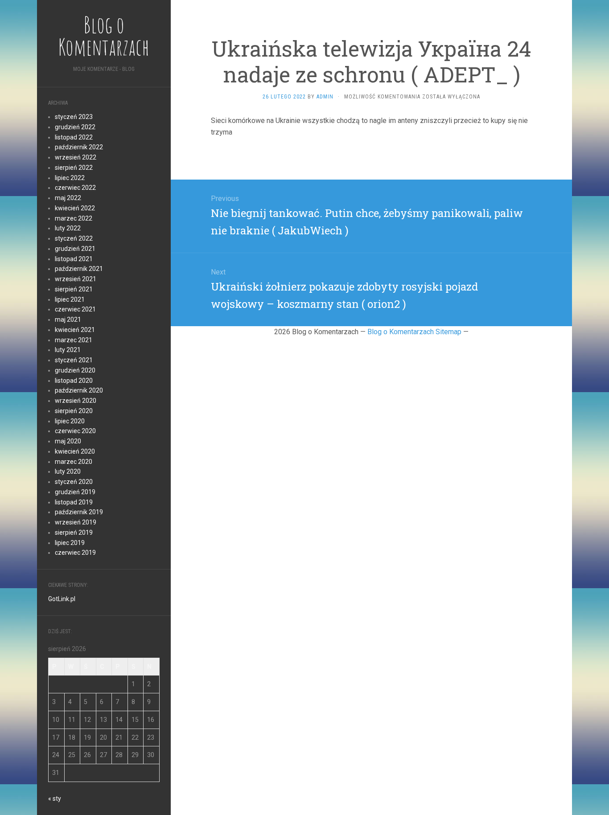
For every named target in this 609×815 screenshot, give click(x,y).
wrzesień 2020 (75, 400)
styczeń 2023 (74, 116)
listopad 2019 (74, 502)
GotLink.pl (61, 598)
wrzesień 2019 (75, 522)
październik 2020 (79, 390)
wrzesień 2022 (75, 157)
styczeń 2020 (74, 481)
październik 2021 (79, 268)
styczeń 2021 (74, 360)
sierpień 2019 (74, 532)
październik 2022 (79, 147)
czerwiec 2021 (75, 309)
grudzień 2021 (75, 248)
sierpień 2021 (74, 289)
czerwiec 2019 (75, 552)
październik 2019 (79, 512)
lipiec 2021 (70, 299)
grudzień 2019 (75, 492)
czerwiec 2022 (75, 187)
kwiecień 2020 (75, 451)
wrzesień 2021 (75, 279)
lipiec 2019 (70, 542)
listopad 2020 (74, 380)
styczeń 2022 (74, 238)
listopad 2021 (74, 258)
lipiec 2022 (70, 177)
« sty (54, 798)
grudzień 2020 (75, 370)
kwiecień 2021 (75, 329)
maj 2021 (68, 319)
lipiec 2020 (70, 421)
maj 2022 (68, 197)
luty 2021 (68, 349)
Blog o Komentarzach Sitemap (414, 332)
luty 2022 (68, 228)
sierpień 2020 (74, 410)
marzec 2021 (73, 340)
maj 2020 (68, 441)
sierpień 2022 (74, 167)
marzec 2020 (73, 461)
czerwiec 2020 (75, 430)
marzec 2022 (73, 218)
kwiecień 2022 (75, 208)
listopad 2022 (74, 137)
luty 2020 (68, 471)
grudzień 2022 (75, 127)
